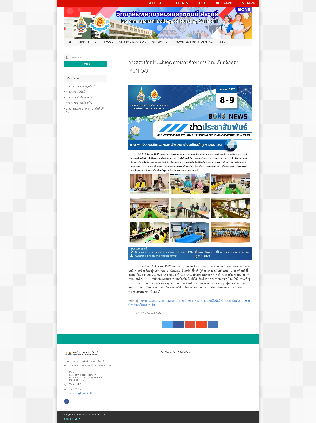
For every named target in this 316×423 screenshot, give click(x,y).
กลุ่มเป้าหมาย (186, 301)
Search (86, 63)
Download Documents (192, 42)
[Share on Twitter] (167, 324)
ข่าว (197, 301)
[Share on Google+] (190, 324)
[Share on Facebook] (178, 324)
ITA (221, 42)
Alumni (143, 301)
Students (172, 301)
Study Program (131, 42)
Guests (153, 301)
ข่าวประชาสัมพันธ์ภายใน (141, 305)
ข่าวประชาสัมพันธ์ (210, 301)
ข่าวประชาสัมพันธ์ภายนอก (235, 301)
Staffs (161, 301)
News (107, 42)
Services (158, 42)
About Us (86, 42)
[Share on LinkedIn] (213, 324)
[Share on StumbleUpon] (201, 324)
